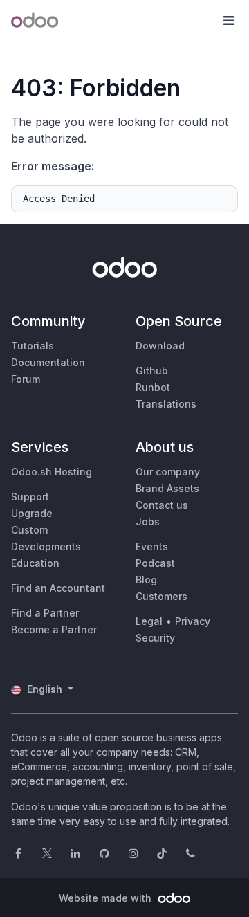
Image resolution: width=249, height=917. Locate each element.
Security (155, 638)
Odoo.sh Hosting (51, 472)
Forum (25, 379)
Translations (166, 404)
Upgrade (32, 513)
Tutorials (32, 346)
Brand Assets (167, 488)
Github (152, 370)
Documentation (48, 362)
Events (152, 546)
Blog (146, 579)
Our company (168, 472)
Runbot (153, 387)
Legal (149, 621)
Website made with (106, 898)
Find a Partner (45, 613)
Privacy (192, 621)
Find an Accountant (58, 588)
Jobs (148, 521)
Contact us (162, 505)
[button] (228, 21)
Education (35, 563)
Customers (161, 596)
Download (160, 346)
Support (30, 496)
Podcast (155, 563)
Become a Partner (54, 629)
